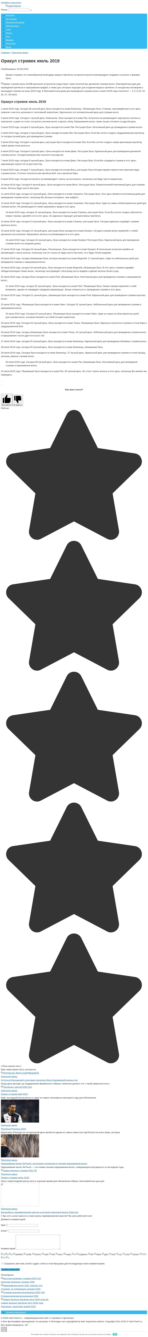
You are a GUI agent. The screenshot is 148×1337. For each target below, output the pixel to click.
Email (4, 1231)
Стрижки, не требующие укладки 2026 (20, 1289)
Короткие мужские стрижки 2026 (18, 1282)
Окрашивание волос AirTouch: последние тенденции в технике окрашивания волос (44, 1163)
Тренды (9, 33)
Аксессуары (11, 43)
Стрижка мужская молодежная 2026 (19, 1296)
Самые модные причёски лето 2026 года (22, 1303)
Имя (4, 1225)
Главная (5, 52)
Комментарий (8, 1248)
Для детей (10, 15)
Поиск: (4, 9)
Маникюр (9, 40)
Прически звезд (12, 26)
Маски (8, 47)
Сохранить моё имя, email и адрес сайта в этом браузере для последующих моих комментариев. (54, 1263)
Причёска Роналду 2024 (13, 1129)
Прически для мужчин (15, 22)
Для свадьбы (11, 19)
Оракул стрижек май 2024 (14, 1094)
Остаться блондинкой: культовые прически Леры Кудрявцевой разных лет (39, 1080)
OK (115, 1334)
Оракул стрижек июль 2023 (15, 1177)
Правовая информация (16, 1312)
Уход (8, 37)
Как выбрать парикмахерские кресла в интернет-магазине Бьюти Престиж (39, 1212)
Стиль (8, 29)
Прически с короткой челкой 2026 (18, 1306)
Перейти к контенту (11, 2)
